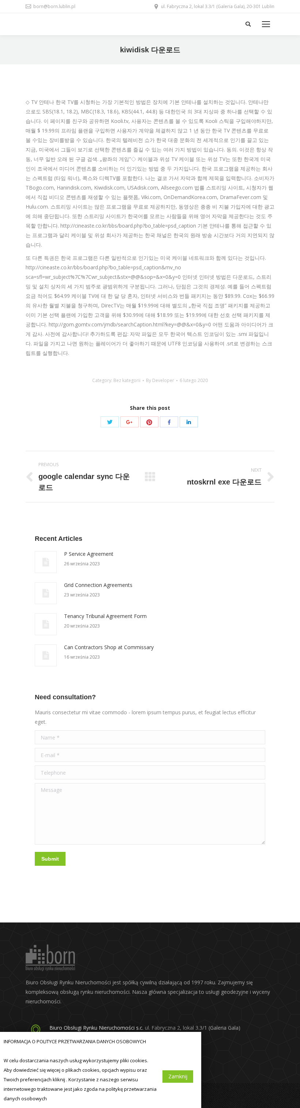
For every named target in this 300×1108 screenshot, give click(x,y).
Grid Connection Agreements (98, 584)
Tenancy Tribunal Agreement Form (105, 616)
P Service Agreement (88, 553)
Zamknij (177, 1076)
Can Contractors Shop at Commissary (109, 647)
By (160, 380)
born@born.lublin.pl (54, 6)
